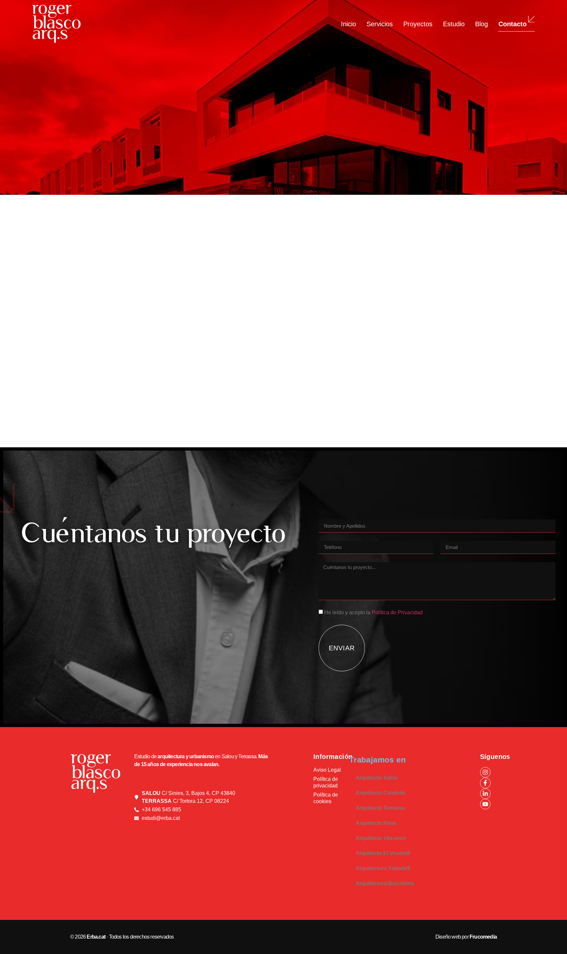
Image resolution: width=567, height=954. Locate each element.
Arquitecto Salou (377, 778)
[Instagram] (485, 772)
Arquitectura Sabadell (383, 868)
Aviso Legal (327, 770)
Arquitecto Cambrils (381, 793)
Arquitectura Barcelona (385, 883)
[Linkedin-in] (485, 793)
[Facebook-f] (485, 783)
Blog (481, 24)
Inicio (348, 24)
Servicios (380, 24)
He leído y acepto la (373, 612)
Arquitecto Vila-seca (381, 838)
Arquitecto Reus (376, 823)
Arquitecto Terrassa (380, 808)
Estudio (454, 24)
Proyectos (417, 24)
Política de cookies (325, 798)
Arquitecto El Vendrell (383, 853)
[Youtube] (485, 804)
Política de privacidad (325, 782)
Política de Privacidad (397, 612)
